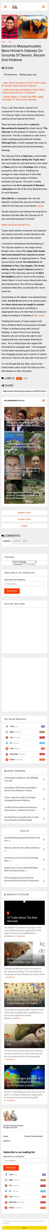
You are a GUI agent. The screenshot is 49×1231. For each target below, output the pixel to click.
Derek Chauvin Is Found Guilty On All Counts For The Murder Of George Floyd (23, 471)
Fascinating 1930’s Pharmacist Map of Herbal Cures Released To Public (23, 1000)
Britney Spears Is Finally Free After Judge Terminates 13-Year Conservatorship (22, 98)
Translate (31, 564)
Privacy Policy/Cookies (33, 1136)
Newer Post (24, 513)
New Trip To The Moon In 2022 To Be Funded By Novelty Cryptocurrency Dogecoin (23, 84)
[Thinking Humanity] (15, 8)
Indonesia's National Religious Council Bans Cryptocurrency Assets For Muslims (23, 91)
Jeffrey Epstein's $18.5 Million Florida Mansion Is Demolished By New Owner (23, 447)
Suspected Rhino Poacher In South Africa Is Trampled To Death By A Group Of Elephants (24, 495)
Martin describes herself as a (15, 225)
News (10, 42)
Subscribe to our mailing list (14, 580)
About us (6, 1141)
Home (3, 42)
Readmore (21, 936)
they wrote (39, 315)
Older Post (24, 519)
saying (40, 206)
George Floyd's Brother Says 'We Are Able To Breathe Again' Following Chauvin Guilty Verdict (23, 423)
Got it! (24, 1228)
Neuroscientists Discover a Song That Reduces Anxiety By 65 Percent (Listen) (23, 1082)
